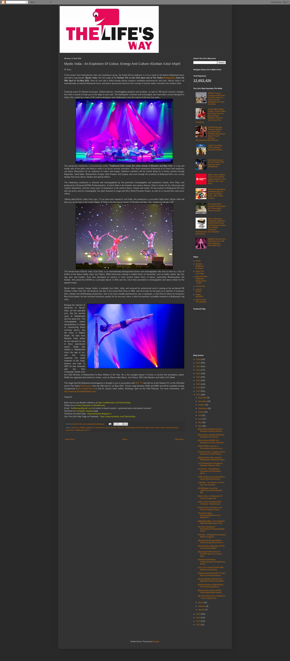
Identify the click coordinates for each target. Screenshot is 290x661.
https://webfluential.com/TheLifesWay (114, 402)
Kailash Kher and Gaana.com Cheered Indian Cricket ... (210, 509)
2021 (198, 377)
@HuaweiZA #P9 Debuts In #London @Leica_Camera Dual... (210, 554)
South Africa (69, 430)
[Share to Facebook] (123, 424)
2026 (198, 359)
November (202, 401)
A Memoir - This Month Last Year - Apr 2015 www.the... (211, 483)
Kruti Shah (140, 427)
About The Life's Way (200, 272)
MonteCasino (149, 427)
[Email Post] (110, 424)
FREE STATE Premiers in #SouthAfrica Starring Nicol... (211, 447)
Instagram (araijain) (84, 411)
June (200, 419)
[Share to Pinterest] (126, 424)
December (202, 398)
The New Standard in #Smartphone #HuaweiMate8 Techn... (211, 529)
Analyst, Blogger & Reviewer (200, 266)
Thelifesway (79, 430)
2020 (198, 380)
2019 (198, 384)
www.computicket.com (86, 388)
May (200, 422)
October (201, 405)
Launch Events (199, 290)
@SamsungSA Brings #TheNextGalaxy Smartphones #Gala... (211, 562)
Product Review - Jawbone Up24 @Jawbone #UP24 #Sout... (211, 453)
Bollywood (90, 427)
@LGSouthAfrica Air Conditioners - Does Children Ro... (211, 597)
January (201, 610)
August (201, 412)
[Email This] (114, 424)
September (203, 408)
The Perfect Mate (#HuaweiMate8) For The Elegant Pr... (209, 515)
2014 (198, 618)
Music (157, 427)
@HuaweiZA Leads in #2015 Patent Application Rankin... (210, 591)
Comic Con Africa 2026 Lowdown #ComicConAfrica (215, 147)
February (202, 606)
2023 (198, 370)
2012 (198, 625)
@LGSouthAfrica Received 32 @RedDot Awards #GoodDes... (212, 580)
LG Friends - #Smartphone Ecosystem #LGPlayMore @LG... (209, 471)
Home (124, 439)
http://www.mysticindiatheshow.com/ (80, 391)
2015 (198, 614)
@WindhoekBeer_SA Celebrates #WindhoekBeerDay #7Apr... (211, 522)
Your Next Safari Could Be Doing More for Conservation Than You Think (217, 207)
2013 (198, 621)
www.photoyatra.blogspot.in (99, 414)
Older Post (179, 439)
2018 (198, 388)
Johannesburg (130, 427)
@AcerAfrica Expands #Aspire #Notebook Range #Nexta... (210, 430)
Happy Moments (199, 295)
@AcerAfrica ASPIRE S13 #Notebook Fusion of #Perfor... (211, 441)
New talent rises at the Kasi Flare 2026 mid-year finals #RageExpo (216, 163)
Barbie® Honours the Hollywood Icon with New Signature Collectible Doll (216, 242)
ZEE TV (139, 383)
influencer (120, 427)
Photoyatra (174, 427)
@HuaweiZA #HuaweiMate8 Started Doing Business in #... (211, 541)
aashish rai (75, 427)
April (200, 426)
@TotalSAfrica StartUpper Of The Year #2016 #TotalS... (211, 547)
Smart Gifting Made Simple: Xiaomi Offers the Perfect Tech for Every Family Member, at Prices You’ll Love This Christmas (211, 115)
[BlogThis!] (117, 424)
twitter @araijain (83, 405)
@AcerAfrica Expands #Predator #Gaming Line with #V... (211, 436)
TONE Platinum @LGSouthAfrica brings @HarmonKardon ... (211, 478)
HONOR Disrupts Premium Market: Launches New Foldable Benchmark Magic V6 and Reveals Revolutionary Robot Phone (210, 133)
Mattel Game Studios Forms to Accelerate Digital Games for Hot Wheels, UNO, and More (217, 179)
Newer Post (69, 439)
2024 (198, 366)
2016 (198, 395)
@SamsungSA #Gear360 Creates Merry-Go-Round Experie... (212, 574)
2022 (198, 374)
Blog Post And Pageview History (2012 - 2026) (201, 280)
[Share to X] (120, 424)
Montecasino (170, 78)
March (201, 603)
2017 (198, 391)
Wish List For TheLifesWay (201, 301)
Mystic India (165, 427)
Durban (113, 427)
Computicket (99, 427)
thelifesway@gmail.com (81, 408)
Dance (107, 427)
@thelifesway (99, 405)
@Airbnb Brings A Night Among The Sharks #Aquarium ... (210, 586)
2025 (198, 363)
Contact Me (200, 286)
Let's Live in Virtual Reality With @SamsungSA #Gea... (211, 568)
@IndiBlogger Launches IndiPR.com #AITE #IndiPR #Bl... (210, 490)
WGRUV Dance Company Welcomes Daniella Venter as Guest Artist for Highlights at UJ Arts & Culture (216, 98)
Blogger (82, 427)
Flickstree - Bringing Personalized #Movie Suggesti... (212, 536)
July (200, 415)
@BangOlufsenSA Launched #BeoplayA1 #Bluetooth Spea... (212, 459)
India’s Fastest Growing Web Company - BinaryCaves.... (210, 503)
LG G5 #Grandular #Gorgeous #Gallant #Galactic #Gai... (210, 464)
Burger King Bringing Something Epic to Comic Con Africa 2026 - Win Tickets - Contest (216, 193)
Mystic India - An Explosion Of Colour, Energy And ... (210, 497)
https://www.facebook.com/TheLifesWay (117, 416)
